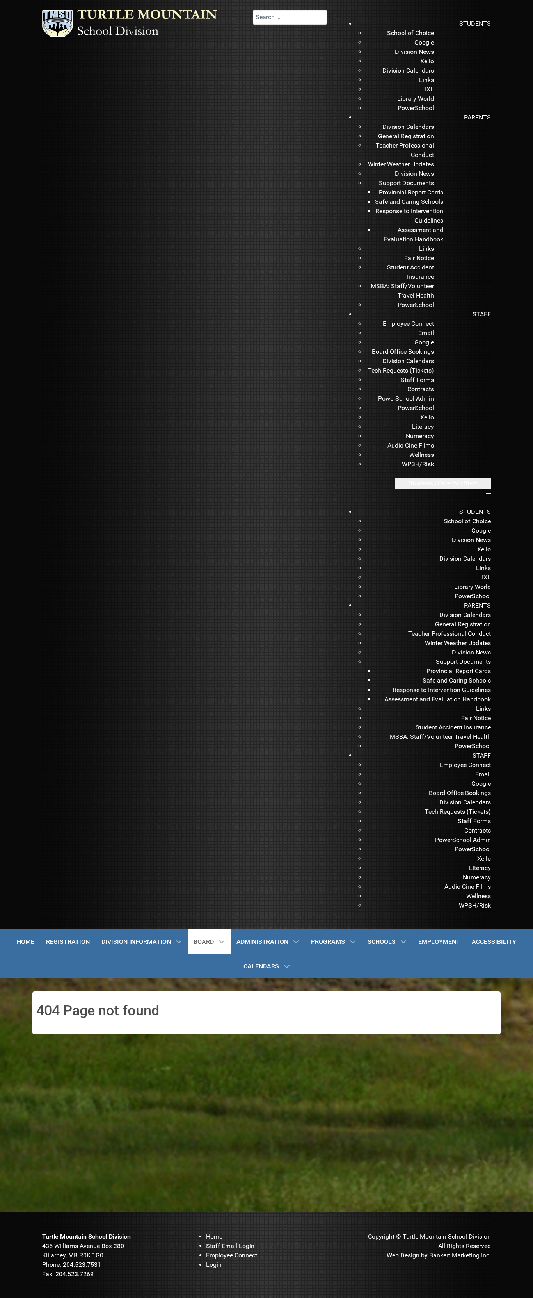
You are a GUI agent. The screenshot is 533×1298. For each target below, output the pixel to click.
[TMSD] (137, 23)
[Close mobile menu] (488, 493)
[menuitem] (475, 23)
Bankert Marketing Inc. (460, 1255)
